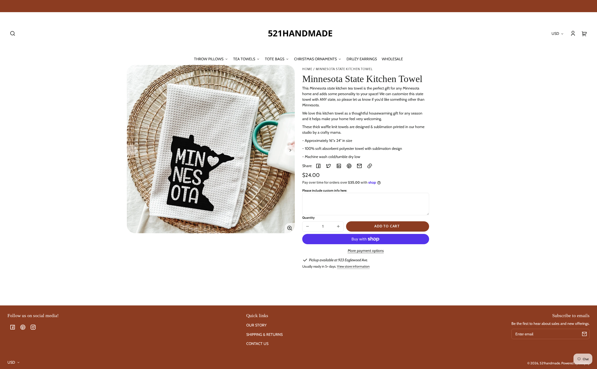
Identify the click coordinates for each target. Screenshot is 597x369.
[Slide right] (290, 150)
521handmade (550, 363)
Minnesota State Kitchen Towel (344, 69)
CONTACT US (257, 343)
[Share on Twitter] (328, 166)
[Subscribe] (584, 334)
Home (307, 69)
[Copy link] (369, 166)
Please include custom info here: (324, 190)
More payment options (366, 250)
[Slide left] (132, 150)
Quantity (308, 217)
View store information (353, 266)
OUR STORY (256, 325)
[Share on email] (359, 166)
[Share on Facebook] (318, 166)
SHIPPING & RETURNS (264, 334)
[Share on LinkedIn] (339, 166)
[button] (12, 33)
